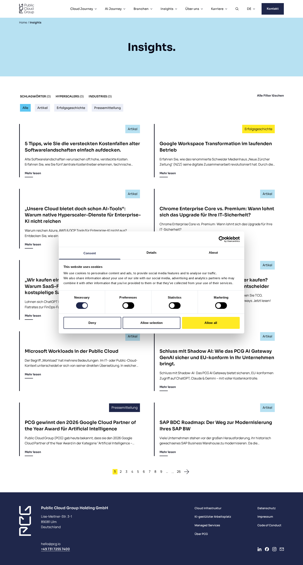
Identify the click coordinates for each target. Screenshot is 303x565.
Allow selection (151, 323)
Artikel (42, 108)
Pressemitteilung (107, 108)
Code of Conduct (269, 525)
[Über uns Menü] (202, 9)
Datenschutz (266, 508)
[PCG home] (26, 9)
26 (179, 471)
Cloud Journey (81, 9)
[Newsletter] (282, 549)
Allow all (210, 323)
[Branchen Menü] (151, 9)
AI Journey (113, 9)
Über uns (192, 9)
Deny (92, 323)
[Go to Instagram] (274, 549)
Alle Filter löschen (270, 95)
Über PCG (201, 534)
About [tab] (213, 252)
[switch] (128, 305)
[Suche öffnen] (237, 9)
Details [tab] (152, 252)
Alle (25, 108)
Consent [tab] (89, 253)
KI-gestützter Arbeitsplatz (213, 516)
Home (23, 22)
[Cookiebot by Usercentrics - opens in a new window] (222, 239)
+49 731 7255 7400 (55, 549)
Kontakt (273, 9)
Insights (167, 9)
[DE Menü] (254, 9)
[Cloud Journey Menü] (96, 9)
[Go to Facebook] (267, 549)
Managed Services (207, 525)
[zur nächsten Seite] (186, 472)
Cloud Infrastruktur (208, 508)
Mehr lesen (33, 173)
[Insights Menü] (176, 9)
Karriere (217, 9)
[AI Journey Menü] (124, 9)
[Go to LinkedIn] (259, 549)
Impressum (265, 516)
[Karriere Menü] (226, 9)
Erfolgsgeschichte (71, 108)
